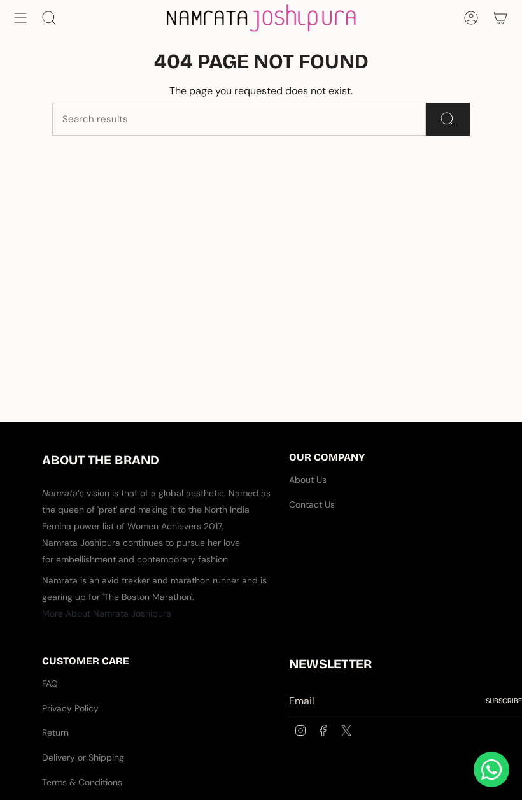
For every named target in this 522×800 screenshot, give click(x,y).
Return (55, 732)
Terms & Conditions (82, 782)
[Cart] (500, 18)
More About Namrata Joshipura (106, 613)
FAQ (50, 683)
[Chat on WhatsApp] (491, 769)
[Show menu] (20, 18)
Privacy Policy (70, 708)
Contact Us (312, 504)
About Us (308, 479)
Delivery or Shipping (83, 757)
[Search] (448, 119)
